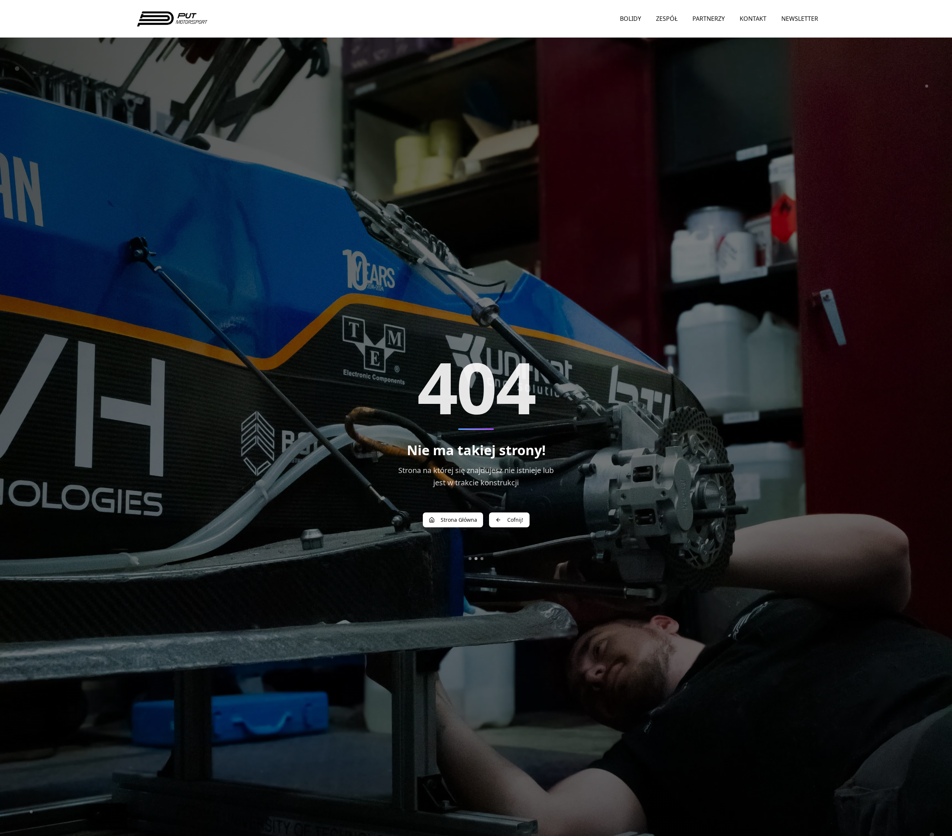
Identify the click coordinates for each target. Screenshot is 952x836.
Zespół (667, 19)
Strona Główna (459, 519)
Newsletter (799, 19)
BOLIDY (630, 19)
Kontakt (753, 19)
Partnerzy (708, 19)
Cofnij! (515, 519)
